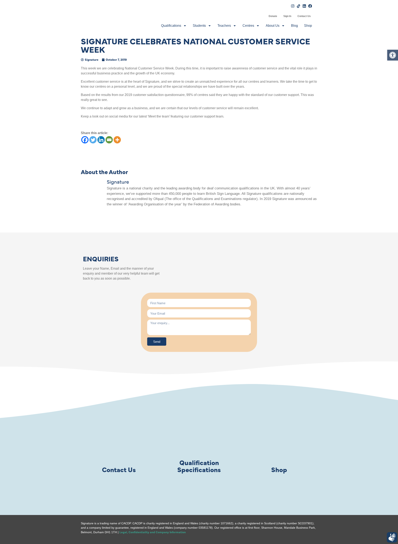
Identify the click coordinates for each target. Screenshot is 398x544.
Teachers (224, 25)
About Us (272, 25)
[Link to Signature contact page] (118, 439)
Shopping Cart (262, 16)
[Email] (109, 139)
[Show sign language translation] (392, 537)
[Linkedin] (101, 139)
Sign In (287, 16)
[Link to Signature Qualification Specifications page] (199, 439)
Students (199, 25)
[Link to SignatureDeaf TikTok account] (298, 6)
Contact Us (304, 16)
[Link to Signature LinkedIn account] (304, 6)
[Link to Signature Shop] (279, 439)
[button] (392, 55)
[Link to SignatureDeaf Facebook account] (310, 6)
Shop (308, 25)
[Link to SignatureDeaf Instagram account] (293, 6)
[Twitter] (93, 139)
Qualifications (171, 25)
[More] (117, 139)
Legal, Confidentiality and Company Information (152, 532)
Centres (248, 25)
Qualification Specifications (199, 466)
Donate (273, 16)
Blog (294, 25)
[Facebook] (85, 139)
